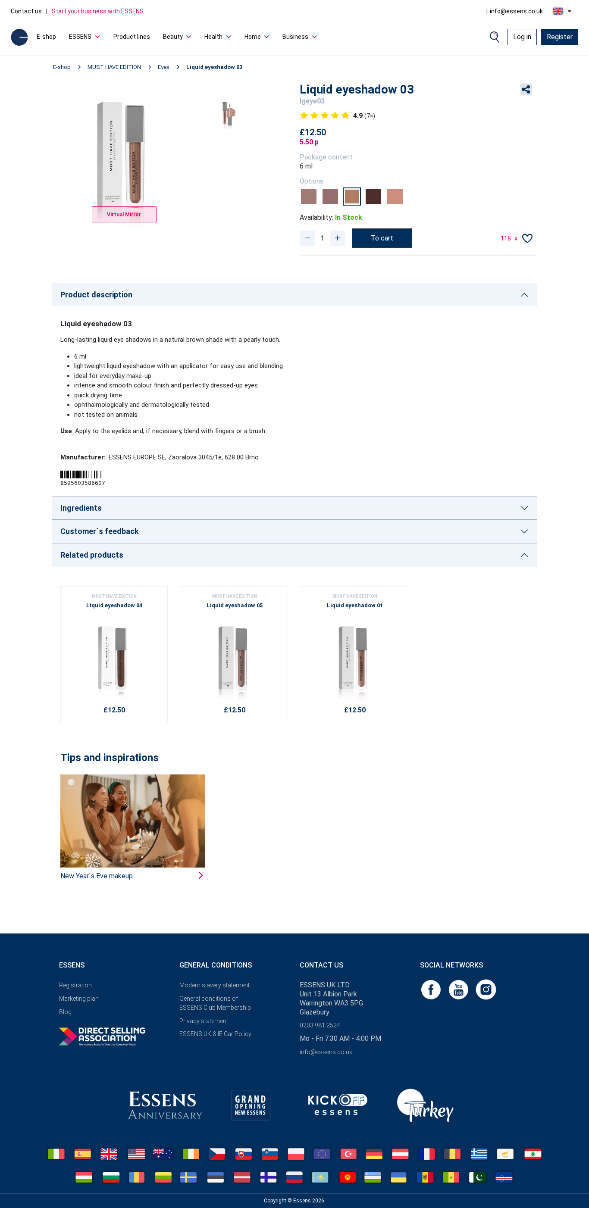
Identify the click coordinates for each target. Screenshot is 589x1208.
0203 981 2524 (320, 1025)
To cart (382, 238)
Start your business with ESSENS (98, 11)
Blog (65, 1011)
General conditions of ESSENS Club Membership (215, 1003)
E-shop (46, 36)
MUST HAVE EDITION (114, 67)
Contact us (26, 11)
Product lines (131, 36)
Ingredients (81, 507)
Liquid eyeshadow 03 (214, 67)
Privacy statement (203, 1021)
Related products (91, 554)
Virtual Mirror (124, 215)
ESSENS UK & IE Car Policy (215, 1033)
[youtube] (459, 989)
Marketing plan (79, 998)
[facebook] (431, 989)
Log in (522, 37)
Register (560, 37)
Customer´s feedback (99, 531)
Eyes (163, 67)
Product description (96, 294)
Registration (75, 985)
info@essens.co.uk (516, 11)
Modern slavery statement (214, 985)
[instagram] (486, 989)
